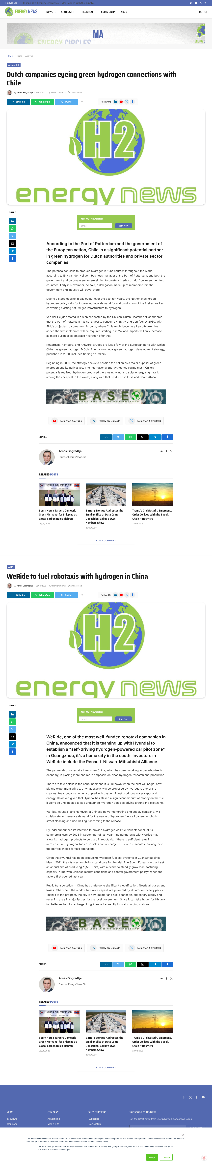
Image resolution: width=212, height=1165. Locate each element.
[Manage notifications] (204, 1157)
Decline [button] (166, 1157)
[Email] (12, 243)
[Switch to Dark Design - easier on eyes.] (200, 12)
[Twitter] (12, 236)
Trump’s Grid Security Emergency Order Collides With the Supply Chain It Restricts (60, 2)
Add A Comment (106, 540)
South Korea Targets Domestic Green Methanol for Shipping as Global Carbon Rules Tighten (58, 515)
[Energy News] (21, 12)
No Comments (59, 92)
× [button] (182, 1133)
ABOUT (125, 12)
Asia (10, 567)
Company (53, 1112)
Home (19, 56)
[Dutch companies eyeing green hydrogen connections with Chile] (106, 157)
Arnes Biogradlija (25, 92)
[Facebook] (12, 258)
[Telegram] (12, 251)
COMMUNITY (108, 12)
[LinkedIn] (12, 221)
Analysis (29, 56)
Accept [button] (152, 1157)
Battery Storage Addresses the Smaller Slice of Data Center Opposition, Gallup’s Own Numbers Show (104, 517)
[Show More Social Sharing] (82, 102)
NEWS (49, 12)
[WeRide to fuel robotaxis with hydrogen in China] (106, 650)
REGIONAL (87, 12)
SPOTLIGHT (67, 12)
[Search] (205, 12)
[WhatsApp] (12, 228)
